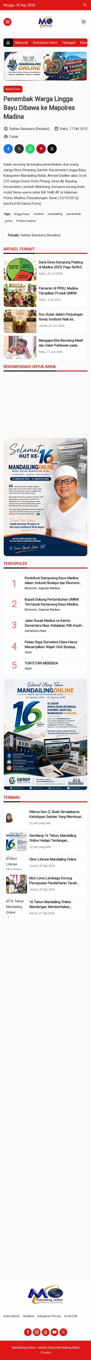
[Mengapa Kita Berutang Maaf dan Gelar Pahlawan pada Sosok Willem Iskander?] (20, 347)
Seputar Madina (49, 588)
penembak (73, 214)
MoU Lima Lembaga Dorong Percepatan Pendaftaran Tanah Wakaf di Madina (53, 883)
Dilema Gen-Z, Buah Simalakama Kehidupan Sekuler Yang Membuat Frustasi (55, 817)
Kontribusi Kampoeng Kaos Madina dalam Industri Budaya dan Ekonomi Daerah (52, 583)
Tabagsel (68, 42)
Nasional (21, 42)
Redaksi (28, 1316)
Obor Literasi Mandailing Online (52, 859)
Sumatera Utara (45, 42)
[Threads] (45, 1332)
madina (39, 214)
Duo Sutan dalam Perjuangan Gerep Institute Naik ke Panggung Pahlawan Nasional (61, 319)
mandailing (55, 214)
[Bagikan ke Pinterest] (41, 148)
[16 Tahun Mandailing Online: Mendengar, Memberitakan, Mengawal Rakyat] (16, 907)
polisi (8, 221)
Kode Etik (70, 1316)
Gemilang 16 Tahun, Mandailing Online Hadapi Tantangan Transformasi (52, 840)
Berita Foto (13, 89)
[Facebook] (28, 1332)
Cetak (13, 137)
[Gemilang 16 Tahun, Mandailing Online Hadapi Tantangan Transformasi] (16, 841)
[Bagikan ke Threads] (52, 148)
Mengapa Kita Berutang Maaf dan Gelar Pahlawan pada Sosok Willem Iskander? (61, 345)
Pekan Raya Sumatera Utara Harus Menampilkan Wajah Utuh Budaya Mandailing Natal (51, 647)
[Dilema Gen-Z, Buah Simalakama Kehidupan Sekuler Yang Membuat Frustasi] (16, 817)
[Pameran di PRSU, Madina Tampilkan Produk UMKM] (20, 295)
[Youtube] (54, 1332)
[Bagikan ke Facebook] (8, 148)
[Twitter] (63, 1332)
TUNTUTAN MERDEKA (41, 663)
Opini (28, 652)
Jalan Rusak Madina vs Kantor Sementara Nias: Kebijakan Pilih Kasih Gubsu (53, 625)
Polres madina (26, 221)
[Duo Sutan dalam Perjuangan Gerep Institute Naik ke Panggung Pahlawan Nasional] (20, 321)
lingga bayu (22, 214)
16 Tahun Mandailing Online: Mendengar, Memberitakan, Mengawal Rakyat (50, 907)
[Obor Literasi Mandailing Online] (16, 863)
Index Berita (12, 1316)
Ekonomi (31, 588)
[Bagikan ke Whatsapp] (30, 148)
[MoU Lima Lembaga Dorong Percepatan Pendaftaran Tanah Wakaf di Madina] (16, 884)
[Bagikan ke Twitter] (19, 148)
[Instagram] (37, 1332)
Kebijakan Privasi (49, 1316)
